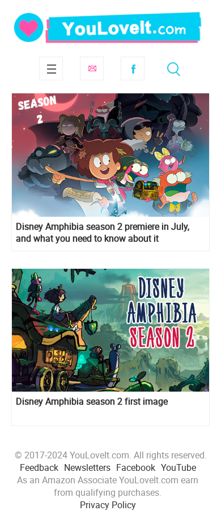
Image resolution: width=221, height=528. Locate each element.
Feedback (39, 467)
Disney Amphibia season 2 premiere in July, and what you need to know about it (102, 232)
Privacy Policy (108, 505)
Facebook (132, 68)
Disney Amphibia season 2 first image (92, 401)
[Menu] (51, 68)
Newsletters (87, 467)
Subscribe (92, 68)
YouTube (178, 467)
